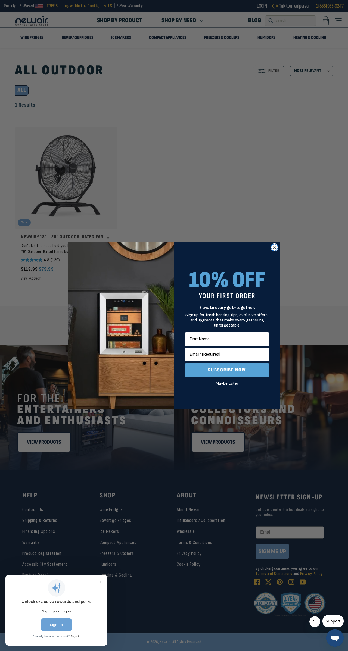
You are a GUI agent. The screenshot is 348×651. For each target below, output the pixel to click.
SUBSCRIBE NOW (227, 370)
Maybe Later (227, 383)
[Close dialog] (274, 247)
